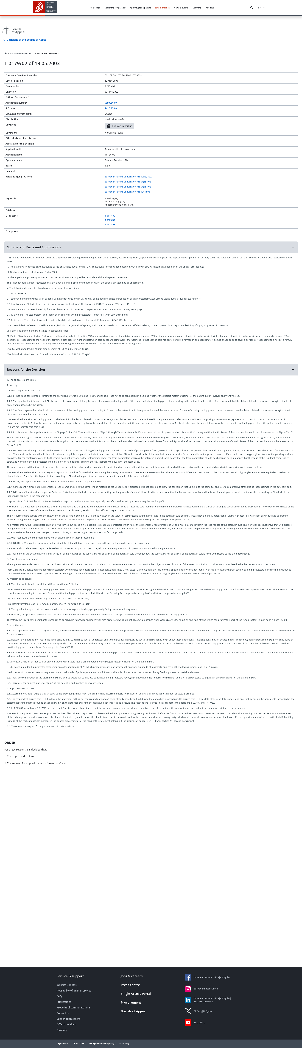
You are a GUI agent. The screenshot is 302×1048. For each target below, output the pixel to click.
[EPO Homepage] (45, 7)
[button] (151, 247)
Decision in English (122, 125)
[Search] (252, 7)
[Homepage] (5, 53)
